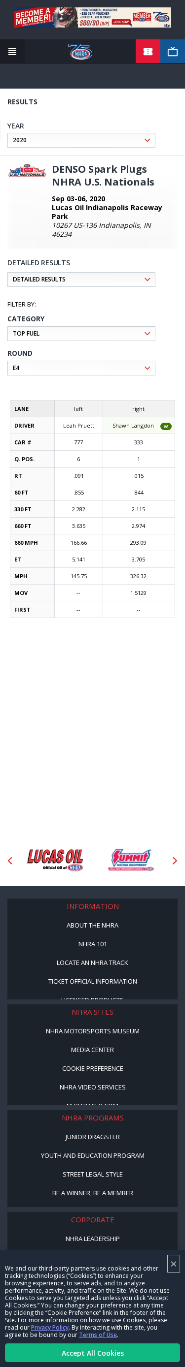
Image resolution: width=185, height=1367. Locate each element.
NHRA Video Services (93, 1087)
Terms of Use (98, 1335)
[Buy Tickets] (148, 51)
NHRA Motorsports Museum (93, 1030)
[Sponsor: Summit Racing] (130, 860)
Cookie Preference (92, 1068)
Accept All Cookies (93, 1353)
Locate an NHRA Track (92, 962)
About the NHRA (92, 925)
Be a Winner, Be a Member (92, 1192)
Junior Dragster (93, 1136)
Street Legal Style (93, 1174)
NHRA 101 (92, 943)
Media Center (92, 1049)
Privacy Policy (50, 1327)
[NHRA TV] (172, 51)
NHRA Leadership (93, 1238)
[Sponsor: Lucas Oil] (55, 860)
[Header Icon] (12, 52)
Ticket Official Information (92, 981)
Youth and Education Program (93, 1155)
